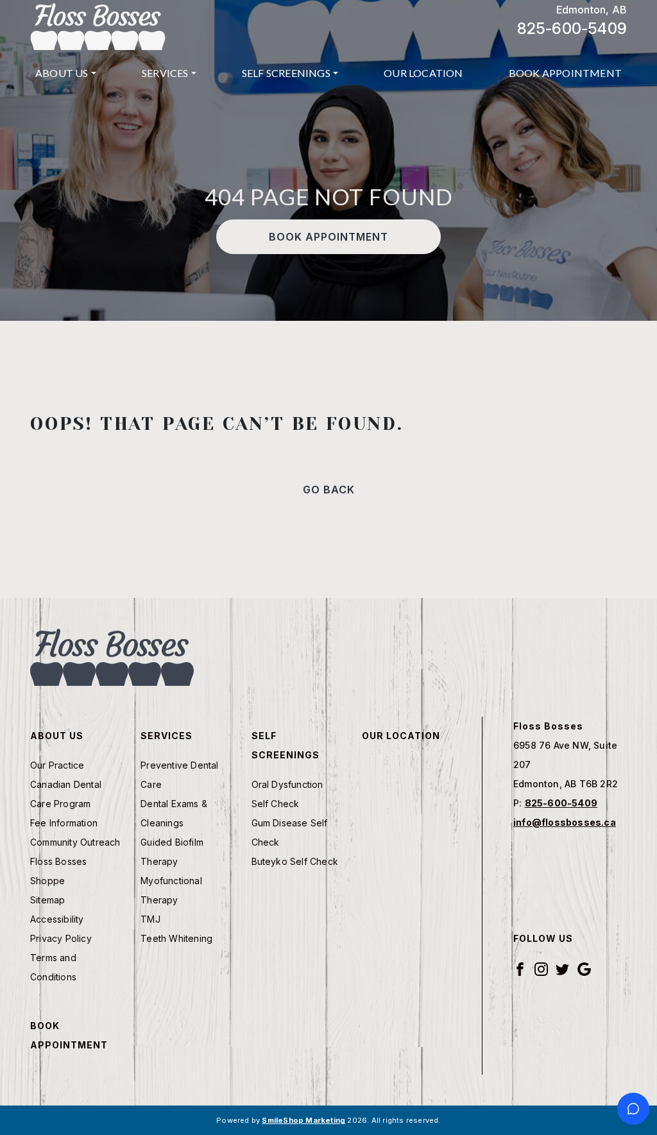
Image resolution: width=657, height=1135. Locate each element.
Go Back (329, 489)
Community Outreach (75, 842)
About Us (62, 73)
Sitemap (47, 899)
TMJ (150, 919)
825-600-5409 (572, 28)
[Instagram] (541, 967)
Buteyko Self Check (295, 861)
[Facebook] (520, 967)
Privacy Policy (61, 938)
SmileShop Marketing (303, 1120)
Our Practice (57, 765)
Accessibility (57, 919)
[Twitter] (562, 967)
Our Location (423, 73)
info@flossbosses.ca (564, 822)
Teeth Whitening (176, 938)
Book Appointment (565, 73)
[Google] (584, 967)
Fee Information (64, 822)
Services (165, 73)
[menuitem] (65, 73)
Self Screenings (286, 73)
